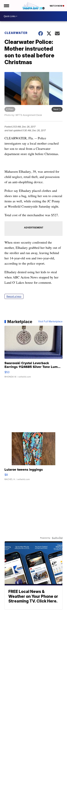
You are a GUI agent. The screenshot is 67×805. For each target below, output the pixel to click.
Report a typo (14, 296)
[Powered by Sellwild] (57, 538)
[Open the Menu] (6, 5)
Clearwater (16, 33)
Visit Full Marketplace (50, 321)
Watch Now (56, 6)
